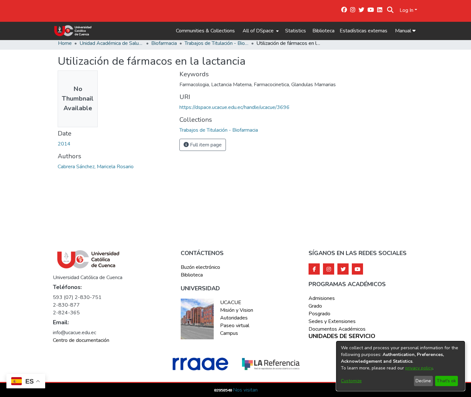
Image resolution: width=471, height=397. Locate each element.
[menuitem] (260, 31)
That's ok (446, 381)
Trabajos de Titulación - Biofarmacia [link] (217, 43)
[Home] (73, 30)
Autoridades (234, 317)
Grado (315, 306)
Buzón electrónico (200, 267)
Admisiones (322, 298)
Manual (403, 30)
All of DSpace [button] (258, 30)
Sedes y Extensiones (332, 321)
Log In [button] (407, 10)
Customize (351, 381)
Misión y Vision (236, 310)
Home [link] (65, 43)
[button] (390, 10)
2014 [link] (64, 143)
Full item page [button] (205, 144)
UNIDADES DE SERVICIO (342, 336)
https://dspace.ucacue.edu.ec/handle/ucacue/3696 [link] (234, 107)
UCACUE (230, 302)
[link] (218, 130)
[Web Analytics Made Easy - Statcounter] (223, 389)
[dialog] (400, 366)
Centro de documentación (81, 340)
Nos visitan (245, 389)
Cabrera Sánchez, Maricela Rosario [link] (96, 166)
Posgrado (319, 313)
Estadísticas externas (363, 30)
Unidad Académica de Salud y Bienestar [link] (111, 43)
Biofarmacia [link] (164, 43)
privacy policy (419, 368)
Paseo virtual (234, 325)
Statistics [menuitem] (295, 30)
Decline (423, 381)
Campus (229, 333)
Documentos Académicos (337, 329)
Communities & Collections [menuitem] (205, 30)
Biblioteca (323, 30)
